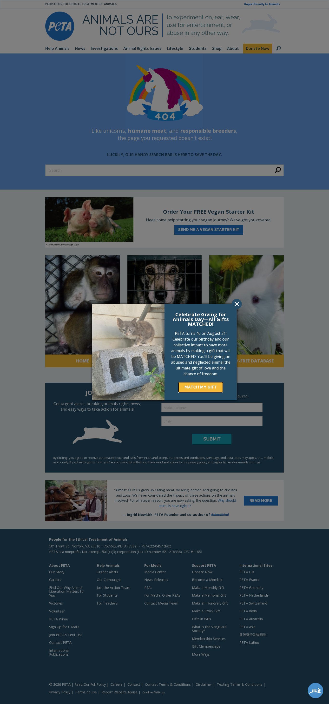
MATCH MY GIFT (200, 387)
